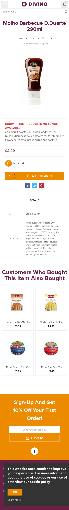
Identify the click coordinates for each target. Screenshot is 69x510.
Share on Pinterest (41, 185)
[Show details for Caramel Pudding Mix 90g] (17, 303)
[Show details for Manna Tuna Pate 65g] (51, 348)
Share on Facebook (27, 185)
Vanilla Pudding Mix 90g (51, 322)
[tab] (34, 200)
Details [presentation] (34, 200)
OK (15, 492)
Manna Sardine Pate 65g (17, 367)
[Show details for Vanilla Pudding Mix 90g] (51, 303)
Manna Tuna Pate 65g (51, 367)
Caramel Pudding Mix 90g (18, 322)
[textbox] (31, 11)
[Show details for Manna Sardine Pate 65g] (17, 348)
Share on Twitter (34, 185)
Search (65, 11)
